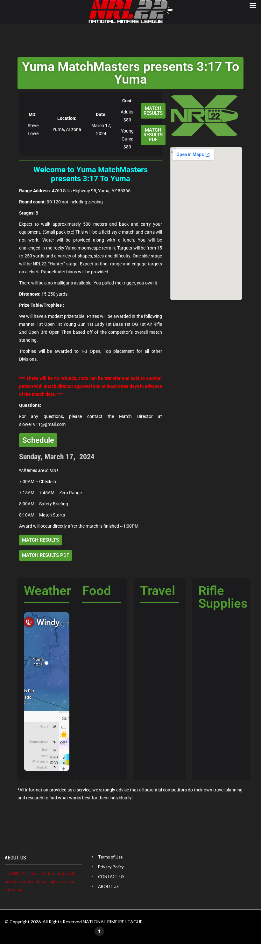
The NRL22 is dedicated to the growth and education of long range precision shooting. (40, 881)
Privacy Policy (111, 866)
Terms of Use (110, 856)
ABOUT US (108, 886)
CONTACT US (111, 876)
